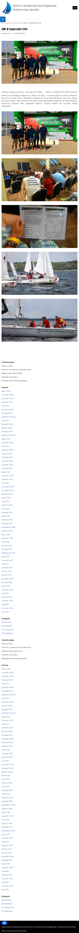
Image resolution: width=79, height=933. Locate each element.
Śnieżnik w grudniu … (10, 377)
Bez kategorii (7, 626)
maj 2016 (5, 593)
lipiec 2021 (6, 472)
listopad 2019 (7, 512)
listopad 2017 (7, 549)
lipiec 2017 (6, 557)
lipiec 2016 (6, 586)
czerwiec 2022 (7, 461)
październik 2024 (9, 417)
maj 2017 (5, 564)
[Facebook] (4, 923)
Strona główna (7, 23)
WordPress (22, 931)
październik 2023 (9, 435)
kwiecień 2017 (7, 568)
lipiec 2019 (6, 516)
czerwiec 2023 (7, 443)
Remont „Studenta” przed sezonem (16, 370)
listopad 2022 (7, 457)
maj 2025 (5, 406)
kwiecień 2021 (7, 479)
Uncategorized (8, 630)
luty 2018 (5, 542)
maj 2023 (5, 446)
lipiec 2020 (6, 498)
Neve (4, 931)
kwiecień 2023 (7, 450)
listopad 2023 (7, 432)
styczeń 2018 (7, 546)
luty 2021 (5, 483)
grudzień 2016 (7, 579)
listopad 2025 (7, 402)
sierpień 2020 (7, 494)
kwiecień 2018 (7, 538)
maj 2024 (5, 420)
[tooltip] (3, 19)
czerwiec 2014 (7, 608)
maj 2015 (5, 604)
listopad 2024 (7, 413)
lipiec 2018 (6, 535)
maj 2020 (5, 501)
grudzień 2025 (8, 398)
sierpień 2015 (7, 597)
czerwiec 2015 (7, 601)
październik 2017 (8, 553)
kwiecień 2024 (7, 424)
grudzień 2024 (8, 410)
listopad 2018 (7, 524)
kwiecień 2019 (7, 520)
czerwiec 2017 (7, 560)
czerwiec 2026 (7, 395)
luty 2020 (6, 509)
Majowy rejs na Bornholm (12, 373)
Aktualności (18, 23)
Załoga (8, 33)
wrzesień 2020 (8, 490)
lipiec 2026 (6, 391)
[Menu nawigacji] (74, 8)
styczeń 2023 (7, 454)
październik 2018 (8, 527)
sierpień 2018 (7, 531)
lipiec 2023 (6, 439)
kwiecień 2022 (7, 465)
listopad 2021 (7, 468)
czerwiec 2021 (7, 476)
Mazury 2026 (7, 366)
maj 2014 (5, 612)
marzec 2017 (7, 571)
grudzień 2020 (8, 487)
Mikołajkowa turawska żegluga (14, 381)
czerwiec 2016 (7, 590)
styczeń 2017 (7, 575)
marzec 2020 (7, 505)
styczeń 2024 (7, 428)
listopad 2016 (7, 582)
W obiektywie (7, 633)
